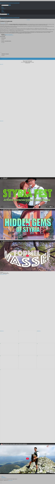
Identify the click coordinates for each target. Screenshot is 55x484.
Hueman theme (10, 480)
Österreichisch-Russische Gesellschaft (9, 2)
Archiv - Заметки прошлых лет (5, 273)
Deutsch (2, 7)
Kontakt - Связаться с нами (4, 272)
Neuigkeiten (28, 19)
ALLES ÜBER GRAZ (3, 477)
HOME (2, 476)
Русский (2, 11)
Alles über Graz (3, 8)
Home (2, 6)
